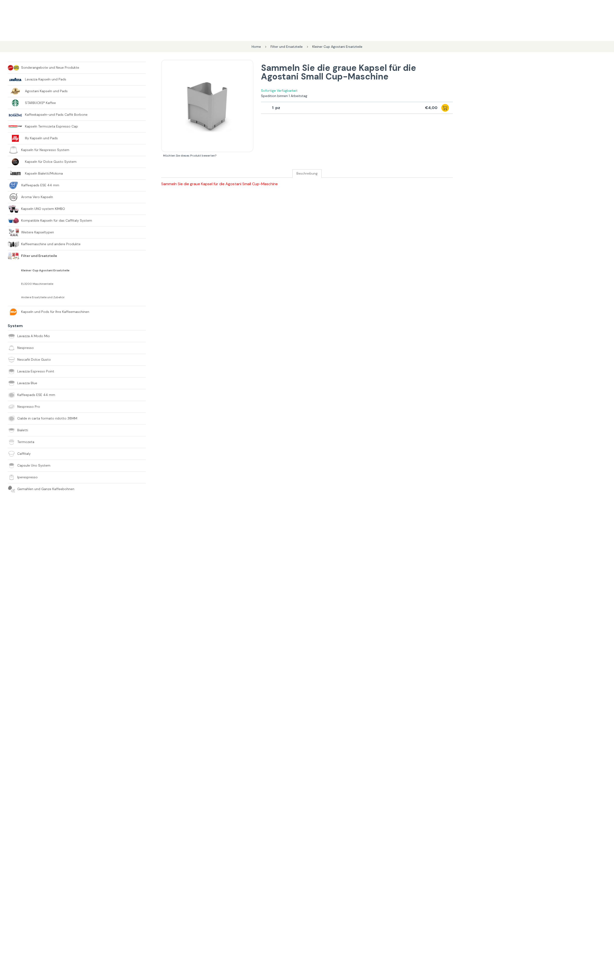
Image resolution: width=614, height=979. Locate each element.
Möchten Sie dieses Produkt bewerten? (189, 156)
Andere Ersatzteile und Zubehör (43, 297)
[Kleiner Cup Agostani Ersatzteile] (14, 270)
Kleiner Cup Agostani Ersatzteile (45, 270)
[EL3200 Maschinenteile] (14, 284)
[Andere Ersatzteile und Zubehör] (14, 297)
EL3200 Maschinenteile (37, 284)
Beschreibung (307, 173)
